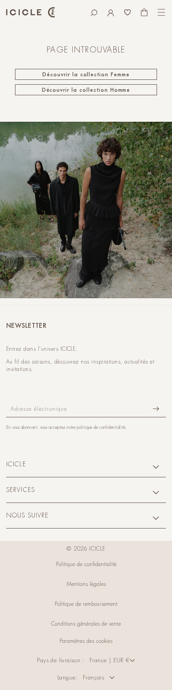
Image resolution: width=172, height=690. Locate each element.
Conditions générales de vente (86, 623)
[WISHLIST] (127, 12)
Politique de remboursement (86, 604)
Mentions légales (86, 584)
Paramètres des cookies (86, 641)
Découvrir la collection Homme (86, 89)
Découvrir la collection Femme (86, 74)
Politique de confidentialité (86, 564)
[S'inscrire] (155, 409)
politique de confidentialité (101, 427)
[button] (94, 12)
